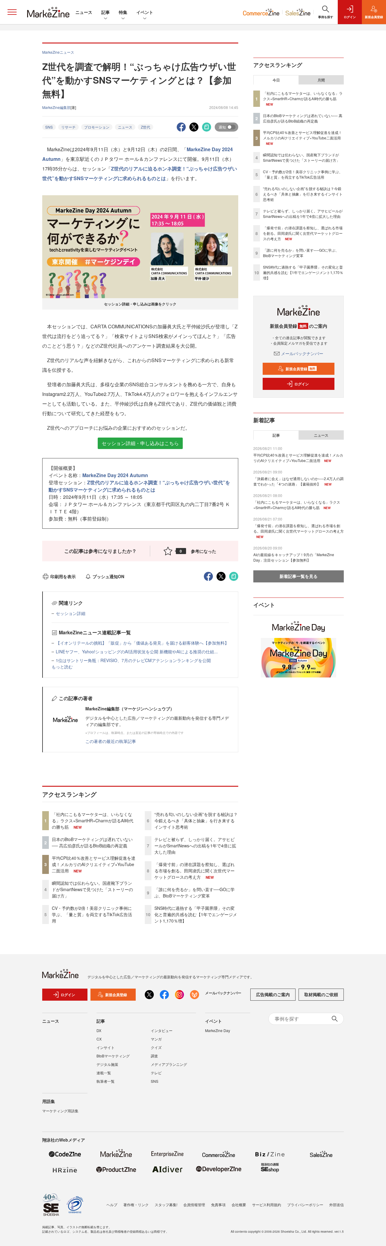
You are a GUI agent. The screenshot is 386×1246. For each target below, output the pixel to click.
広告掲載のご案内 (273, 994)
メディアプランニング (169, 1064)
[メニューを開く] (12, 12)
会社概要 (239, 1204)
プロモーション (96, 126)
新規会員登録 (300, 368)
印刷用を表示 (63, 576)
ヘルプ (111, 1204)
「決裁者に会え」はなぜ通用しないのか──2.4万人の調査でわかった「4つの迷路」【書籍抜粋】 (298, 481)
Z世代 (145, 126)
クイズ (156, 1047)
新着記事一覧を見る (299, 576)
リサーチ (68, 126)
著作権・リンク (136, 1204)
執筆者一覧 (105, 1081)
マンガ (156, 1038)
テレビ (156, 1072)
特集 (123, 12)
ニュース (83, 12)
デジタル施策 (107, 1064)
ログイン (301, 384)
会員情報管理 (194, 1204)
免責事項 (218, 1204)
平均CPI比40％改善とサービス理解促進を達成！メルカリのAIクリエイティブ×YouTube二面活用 (93, 864)
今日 (276, 80)
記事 (105, 12)
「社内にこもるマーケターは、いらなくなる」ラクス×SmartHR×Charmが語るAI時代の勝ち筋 (92, 820)
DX (98, 1030)
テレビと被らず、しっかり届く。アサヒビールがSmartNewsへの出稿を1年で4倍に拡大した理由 (195, 845)
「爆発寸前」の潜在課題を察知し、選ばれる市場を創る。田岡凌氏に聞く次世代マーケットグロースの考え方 (194, 870)
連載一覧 (103, 1072)
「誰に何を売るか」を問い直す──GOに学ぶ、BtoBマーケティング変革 (194, 892)
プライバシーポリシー (305, 1204)
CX (99, 1038)
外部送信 (336, 1204)
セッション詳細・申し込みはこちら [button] (140, 443)
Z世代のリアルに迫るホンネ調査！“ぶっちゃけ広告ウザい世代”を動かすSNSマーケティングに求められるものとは (139, 486)
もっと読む (62, 667)
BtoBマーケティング (113, 1055)
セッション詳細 (70, 613)
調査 (154, 1055)
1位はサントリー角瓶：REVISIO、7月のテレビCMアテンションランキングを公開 (133, 660)
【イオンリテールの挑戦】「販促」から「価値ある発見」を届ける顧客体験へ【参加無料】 (142, 643)
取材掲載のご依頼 (321, 994)
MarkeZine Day (217, 1030)
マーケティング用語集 (60, 1110)
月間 (321, 80)
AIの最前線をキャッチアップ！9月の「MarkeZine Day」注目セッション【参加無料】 (293, 557)
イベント (144, 12)
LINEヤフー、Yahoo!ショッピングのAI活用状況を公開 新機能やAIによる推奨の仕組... (137, 651)
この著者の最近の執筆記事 (110, 741)
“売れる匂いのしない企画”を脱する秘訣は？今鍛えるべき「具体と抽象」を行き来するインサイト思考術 (196, 820)
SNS (49, 126)
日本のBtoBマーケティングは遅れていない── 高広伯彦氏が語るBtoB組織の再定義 (92, 842)
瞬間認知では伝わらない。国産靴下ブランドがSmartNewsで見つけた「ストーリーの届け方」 (92, 889)
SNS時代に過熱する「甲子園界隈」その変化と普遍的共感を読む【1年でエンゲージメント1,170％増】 (195, 914)
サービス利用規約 (266, 1204)
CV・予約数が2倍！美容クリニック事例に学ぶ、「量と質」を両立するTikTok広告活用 (92, 914)
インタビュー (161, 1030)
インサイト (105, 1047)
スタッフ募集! (166, 1204)
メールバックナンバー (302, 353)
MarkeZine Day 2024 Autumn (115, 475)
